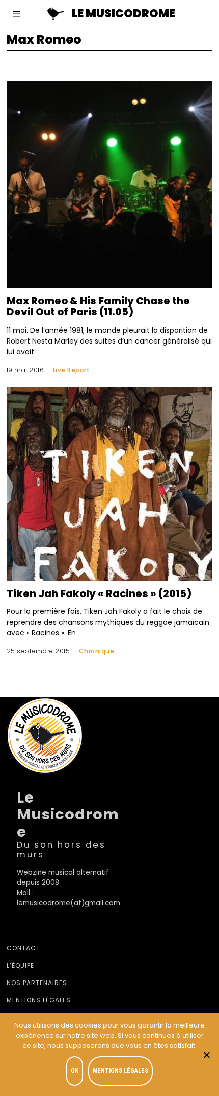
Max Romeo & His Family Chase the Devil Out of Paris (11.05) (98, 306)
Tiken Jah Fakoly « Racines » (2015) (99, 593)
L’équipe (20, 965)
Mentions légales (39, 1000)
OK (74, 1071)
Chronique (97, 651)
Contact (23, 948)
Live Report (71, 370)
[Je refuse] (206, 1054)
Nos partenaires (37, 982)
